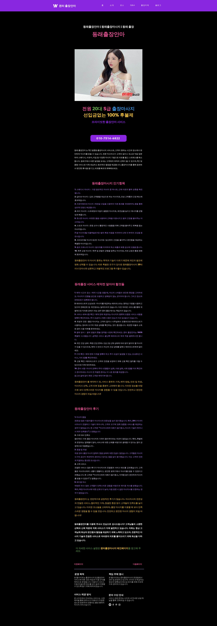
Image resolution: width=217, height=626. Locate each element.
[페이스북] (113, 604)
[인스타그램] (119, 604)
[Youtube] (110, 604)
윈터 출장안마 (67, 5)
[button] (78, 564)
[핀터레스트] (116, 604)
